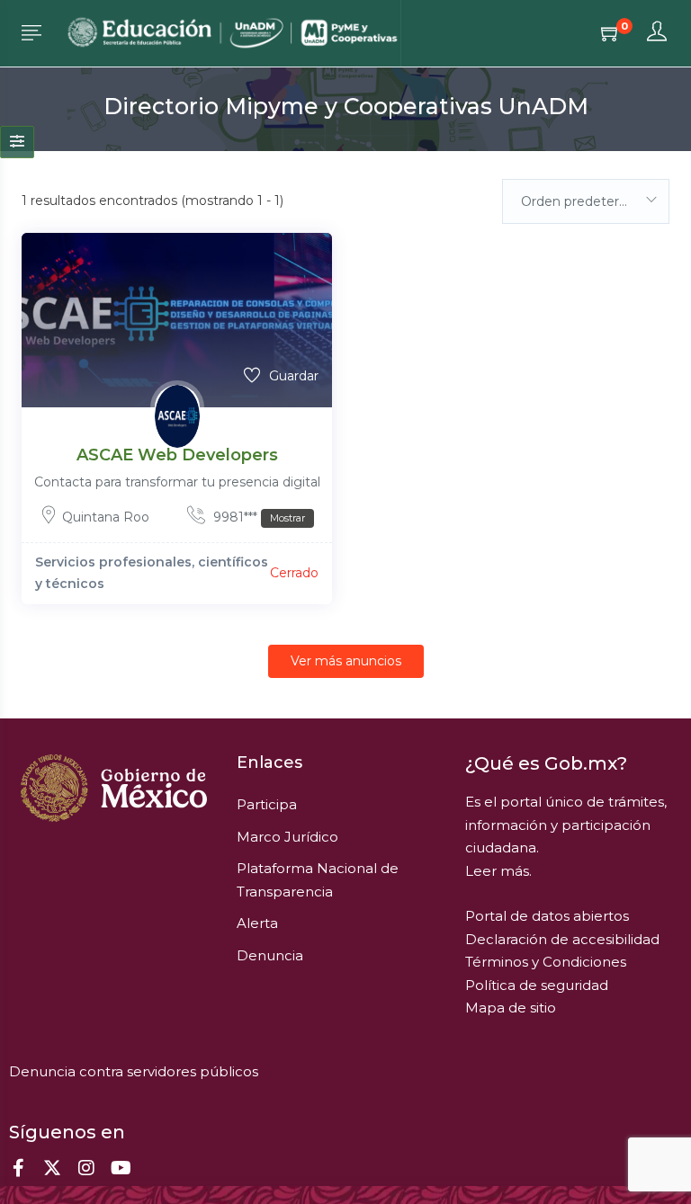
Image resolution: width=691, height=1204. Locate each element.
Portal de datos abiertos (547, 915)
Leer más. (498, 870)
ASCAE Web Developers (177, 455)
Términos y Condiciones (545, 961)
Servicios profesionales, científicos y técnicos (151, 573)
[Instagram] (86, 1168)
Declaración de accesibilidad (562, 939)
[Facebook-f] (18, 1168)
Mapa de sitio (510, 1007)
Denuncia (270, 955)
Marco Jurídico (287, 836)
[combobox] (585, 201)
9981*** (257, 517)
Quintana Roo (105, 517)
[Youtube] (121, 1168)
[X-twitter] (52, 1168)
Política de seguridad (536, 985)
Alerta (257, 923)
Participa (267, 804)
